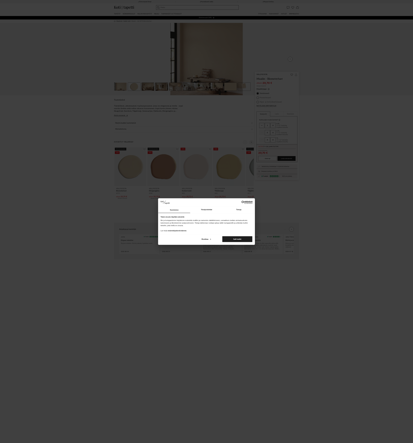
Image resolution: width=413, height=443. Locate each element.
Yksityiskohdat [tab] (206, 209)
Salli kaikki (237, 239)
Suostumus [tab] (174, 210)
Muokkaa (205, 239)
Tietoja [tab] (238, 209)
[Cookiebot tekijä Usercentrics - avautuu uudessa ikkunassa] (243, 202)
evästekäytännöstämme (177, 230)
